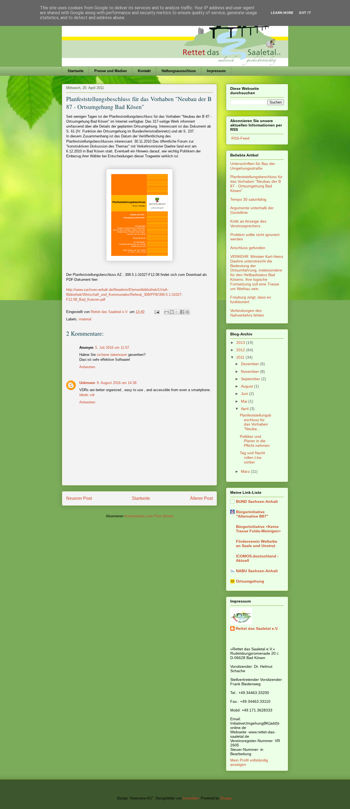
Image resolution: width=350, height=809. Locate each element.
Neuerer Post (79, 498)
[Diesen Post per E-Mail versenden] (166, 312)
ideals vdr (87, 395)
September (251, 379)
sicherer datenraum (112, 355)
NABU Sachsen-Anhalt (257, 571)
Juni (245, 393)
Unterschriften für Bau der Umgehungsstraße (252, 165)
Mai (244, 401)
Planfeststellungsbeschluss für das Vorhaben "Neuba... (255, 422)
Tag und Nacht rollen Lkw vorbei (252, 457)
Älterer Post (201, 498)
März (246, 471)
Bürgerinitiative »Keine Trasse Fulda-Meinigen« (258, 528)
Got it (305, 13)
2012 (241, 350)
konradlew (191, 798)
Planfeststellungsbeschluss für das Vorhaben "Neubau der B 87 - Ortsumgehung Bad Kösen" (256, 184)
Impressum (216, 71)
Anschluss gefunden (247, 248)
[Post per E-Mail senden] (157, 312)
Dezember (250, 364)
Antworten (87, 367)
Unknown (87, 383)
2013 (241, 342)
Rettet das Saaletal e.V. (257, 628)
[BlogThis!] (171, 312)
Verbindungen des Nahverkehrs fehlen (247, 312)
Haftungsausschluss (179, 71)
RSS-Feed (239, 138)
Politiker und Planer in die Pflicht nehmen (255, 441)
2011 (241, 357)
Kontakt (144, 71)
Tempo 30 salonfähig (248, 199)
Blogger (226, 798)
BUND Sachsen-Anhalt (257, 501)
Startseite (75, 71)
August (247, 386)
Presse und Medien (110, 71)
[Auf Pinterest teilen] (187, 312)
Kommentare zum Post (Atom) (149, 516)
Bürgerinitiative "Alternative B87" (252, 514)
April (245, 408)
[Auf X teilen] (177, 312)
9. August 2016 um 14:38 (116, 383)
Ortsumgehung (250, 581)
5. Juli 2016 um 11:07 (112, 348)
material (85, 319)
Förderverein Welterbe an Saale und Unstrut (256, 543)
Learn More (282, 13)
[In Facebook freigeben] (182, 312)
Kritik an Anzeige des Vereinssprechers (248, 223)
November (250, 371)
